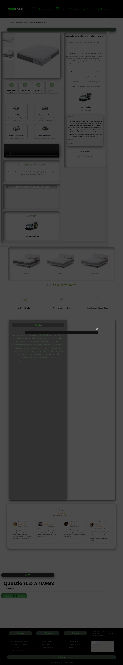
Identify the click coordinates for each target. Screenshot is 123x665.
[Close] (97, 329)
